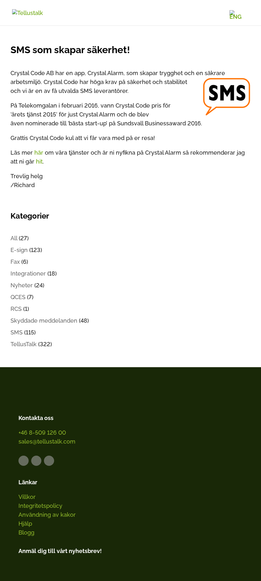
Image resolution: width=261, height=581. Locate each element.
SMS (17, 332)
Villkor (27, 497)
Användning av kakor (47, 514)
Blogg (26, 532)
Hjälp (25, 523)
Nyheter (22, 285)
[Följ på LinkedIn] (23, 461)
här (39, 152)
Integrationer (28, 273)
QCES (18, 297)
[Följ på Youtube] (49, 461)
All (14, 238)
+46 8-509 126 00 (42, 432)
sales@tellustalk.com (46, 441)
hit (39, 161)
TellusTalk (24, 344)
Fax (15, 261)
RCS (16, 308)
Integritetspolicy (40, 505)
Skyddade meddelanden (44, 320)
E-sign (19, 250)
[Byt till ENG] (235, 14)
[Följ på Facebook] (36, 461)
